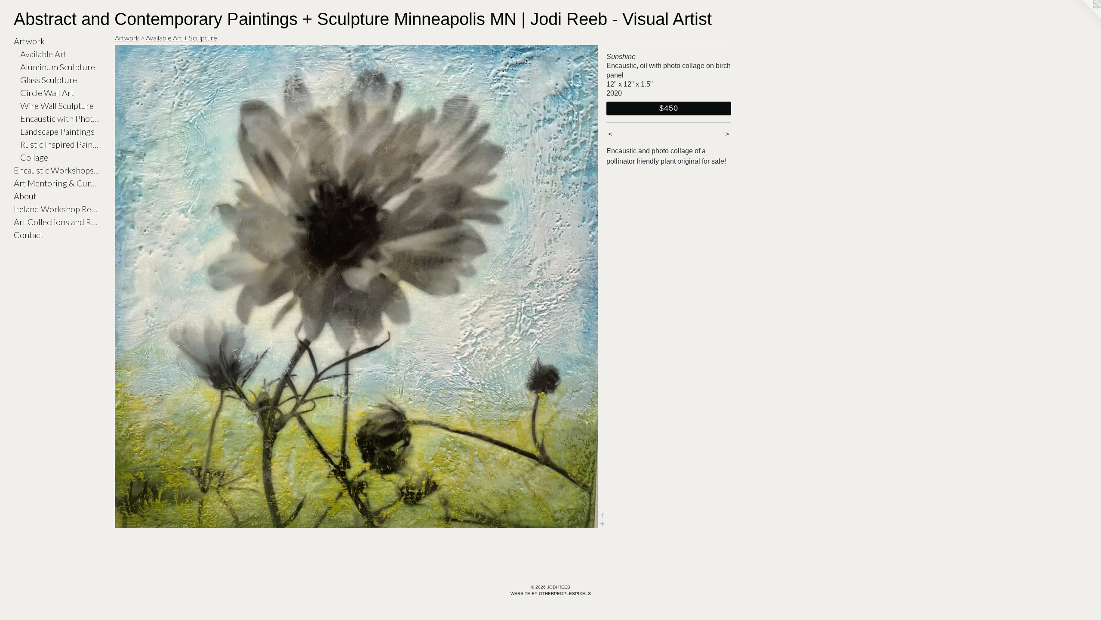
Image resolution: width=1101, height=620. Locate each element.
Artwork (29, 41)
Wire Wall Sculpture (57, 105)
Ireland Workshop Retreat (57, 209)
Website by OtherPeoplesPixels (551, 593)
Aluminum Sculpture (57, 67)
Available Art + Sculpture (181, 38)
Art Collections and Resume (57, 222)
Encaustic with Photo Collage (60, 118)
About (25, 196)
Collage (34, 157)
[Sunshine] (356, 286)
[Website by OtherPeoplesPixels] (1084, 17)
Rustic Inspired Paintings (60, 144)
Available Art (43, 54)
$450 (668, 108)
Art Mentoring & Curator (57, 183)
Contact (28, 234)
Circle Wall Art (47, 92)
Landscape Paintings (57, 131)
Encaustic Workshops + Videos (57, 170)
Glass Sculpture (48, 79)
